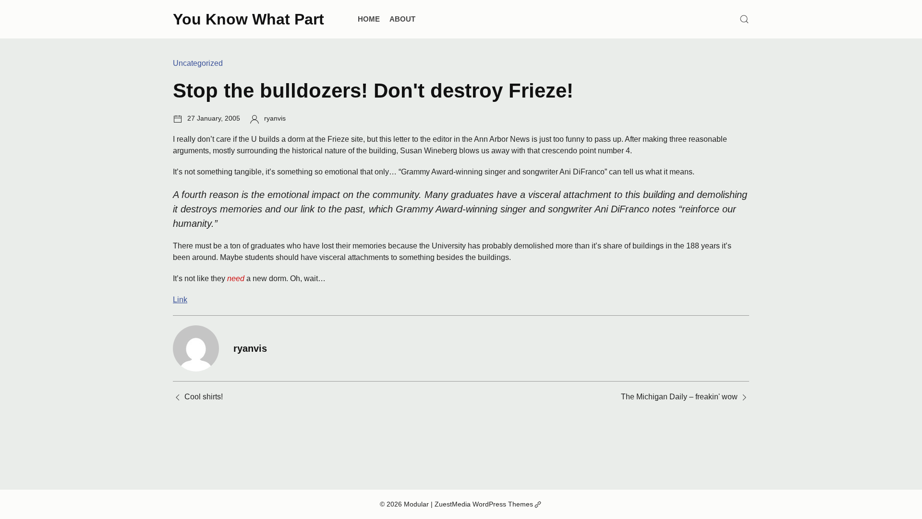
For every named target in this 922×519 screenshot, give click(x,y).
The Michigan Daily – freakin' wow (679, 397)
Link (180, 300)
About (402, 19)
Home (369, 19)
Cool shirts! (203, 397)
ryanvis (275, 118)
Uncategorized (198, 63)
